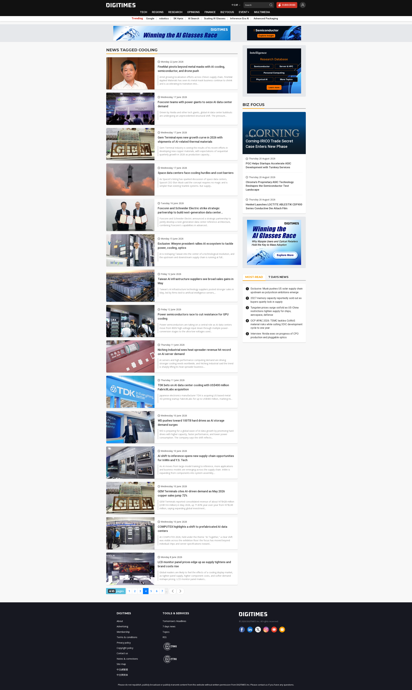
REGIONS (158, 12)
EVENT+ (244, 12)
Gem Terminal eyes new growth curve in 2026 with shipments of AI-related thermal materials (190, 139)
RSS (165, 637)
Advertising (122, 626)
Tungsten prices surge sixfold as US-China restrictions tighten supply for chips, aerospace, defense (275, 311)
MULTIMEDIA (262, 12)
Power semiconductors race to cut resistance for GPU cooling (193, 316)
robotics (164, 18)
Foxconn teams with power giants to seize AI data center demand (195, 104)
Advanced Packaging (266, 18)
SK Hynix (178, 18)
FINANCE (210, 12)
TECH (143, 12)
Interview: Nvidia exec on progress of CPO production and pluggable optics (275, 335)
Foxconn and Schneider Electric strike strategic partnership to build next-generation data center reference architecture (189, 210)
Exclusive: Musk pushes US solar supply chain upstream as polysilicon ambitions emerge (277, 290)
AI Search (193, 18)
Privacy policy (124, 642)
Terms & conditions (127, 637)
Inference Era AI (239, 18)
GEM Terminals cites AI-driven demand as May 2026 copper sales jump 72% (191, 493)
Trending (137, 18)
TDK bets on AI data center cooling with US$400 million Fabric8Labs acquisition (193, 387)
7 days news (169, 626)
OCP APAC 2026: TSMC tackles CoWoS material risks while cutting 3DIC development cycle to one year (276, 324)
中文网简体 (122, 674)
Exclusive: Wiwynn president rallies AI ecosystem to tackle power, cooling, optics (195, 245)
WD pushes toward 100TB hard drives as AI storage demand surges (191, 422)
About (120, 621)
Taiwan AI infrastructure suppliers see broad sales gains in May (196, 281)
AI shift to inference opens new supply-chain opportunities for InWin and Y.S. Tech (196, 458)
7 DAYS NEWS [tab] (278, 277)
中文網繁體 (122, 669)
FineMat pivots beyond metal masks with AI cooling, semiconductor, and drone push (191, 68)
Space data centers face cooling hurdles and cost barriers (196, 173)
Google (150, 18)
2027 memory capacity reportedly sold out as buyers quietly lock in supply (276, 300)
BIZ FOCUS (227, 12)
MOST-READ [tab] (254, 277)
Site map (121, 664)
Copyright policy (125, 647)
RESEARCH (175, 12)
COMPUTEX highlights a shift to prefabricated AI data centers (192, 528)
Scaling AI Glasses (214, 18)
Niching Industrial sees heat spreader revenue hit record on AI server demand (194, 351)
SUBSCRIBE (289, 5)
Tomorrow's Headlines (174, 621)
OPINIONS (193, 12)
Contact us (122, 653)
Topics (166, 631)
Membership (123, 631)
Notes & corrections (127, 658)
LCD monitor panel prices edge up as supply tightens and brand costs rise (194, 564)
